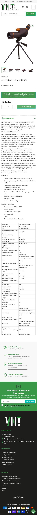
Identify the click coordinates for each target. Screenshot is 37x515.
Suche (32, 14)
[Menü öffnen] (33, 7)
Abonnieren (30, 401)
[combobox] (18, 14)
